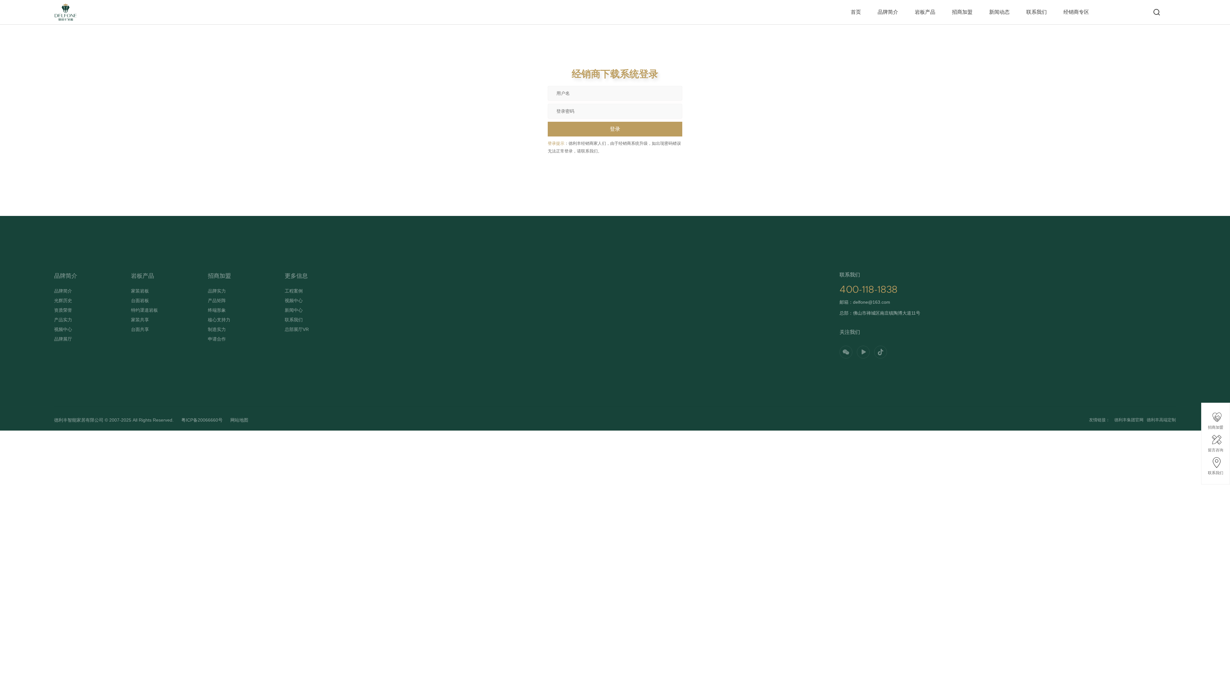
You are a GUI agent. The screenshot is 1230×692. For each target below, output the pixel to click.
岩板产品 (925, 12)
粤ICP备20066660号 (202, 420)
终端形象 (217, 310)
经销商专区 (1076, 12)
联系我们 (1036, 12)
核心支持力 (219, 319)
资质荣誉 (63, 310)
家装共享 (140, 319)
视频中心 (63, 329)
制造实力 (217, 329)
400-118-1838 (869, 289)
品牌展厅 (63, 339)
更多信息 (296, 276)
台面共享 (140, 329)
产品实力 (63, 319)
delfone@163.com (871, 302)
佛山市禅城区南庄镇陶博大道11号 (886, 313)
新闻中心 (294, 310)
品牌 (58, 6)
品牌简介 (888, 12)
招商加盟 (962, 12)
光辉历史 (63, 300)
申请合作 (217, 339)
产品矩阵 (217, 300)
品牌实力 (217, 290)
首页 (856, 12)
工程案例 (294, 290)
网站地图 (239, 420)
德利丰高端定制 (1161, 419)
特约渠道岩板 (144, 310)
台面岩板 (140, 300)
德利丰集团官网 (1129, 419)
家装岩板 (140, 290)
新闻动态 (999, 12)
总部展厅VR (297, 329)
